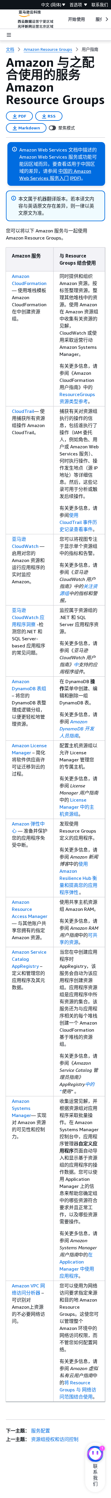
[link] (90, 49)
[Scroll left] (63, 19)
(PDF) (75, 178)
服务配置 (40, 1431)
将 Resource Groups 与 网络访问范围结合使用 (77, 1390)
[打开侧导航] (9, 35)
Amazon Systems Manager (21, 1108)
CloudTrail (23, 411)
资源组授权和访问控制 (54, 1439)
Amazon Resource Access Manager (29, 909)
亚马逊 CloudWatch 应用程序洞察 (28, 617)
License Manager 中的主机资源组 (76, 807)
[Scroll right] (106, 19)
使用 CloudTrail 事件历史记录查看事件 (78, 522)
